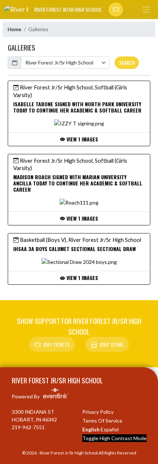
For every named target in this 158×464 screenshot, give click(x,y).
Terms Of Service (102, 420)
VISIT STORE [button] (111, 344)
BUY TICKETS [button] (56, 344)
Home (14, 29)
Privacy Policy (98, 412)
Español (110, 429)
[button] (115, 9)
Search (127, 62)
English (91, 429)
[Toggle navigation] (146, 9)
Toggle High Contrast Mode (114, 438)
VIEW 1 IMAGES (81, 139)
